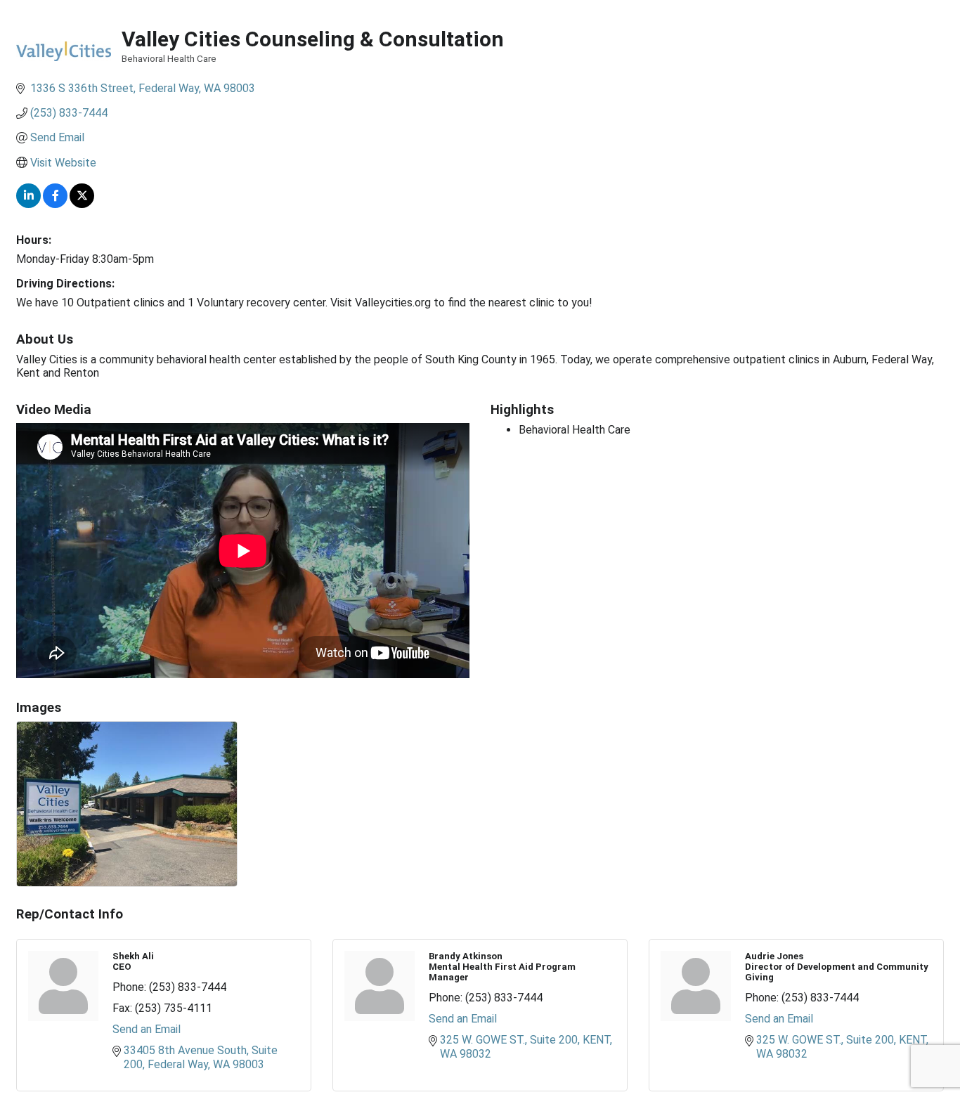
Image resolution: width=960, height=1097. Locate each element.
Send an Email (146, 1029)
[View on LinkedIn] (28, 204)
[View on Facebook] (55, 204)
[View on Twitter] (82, 204)
